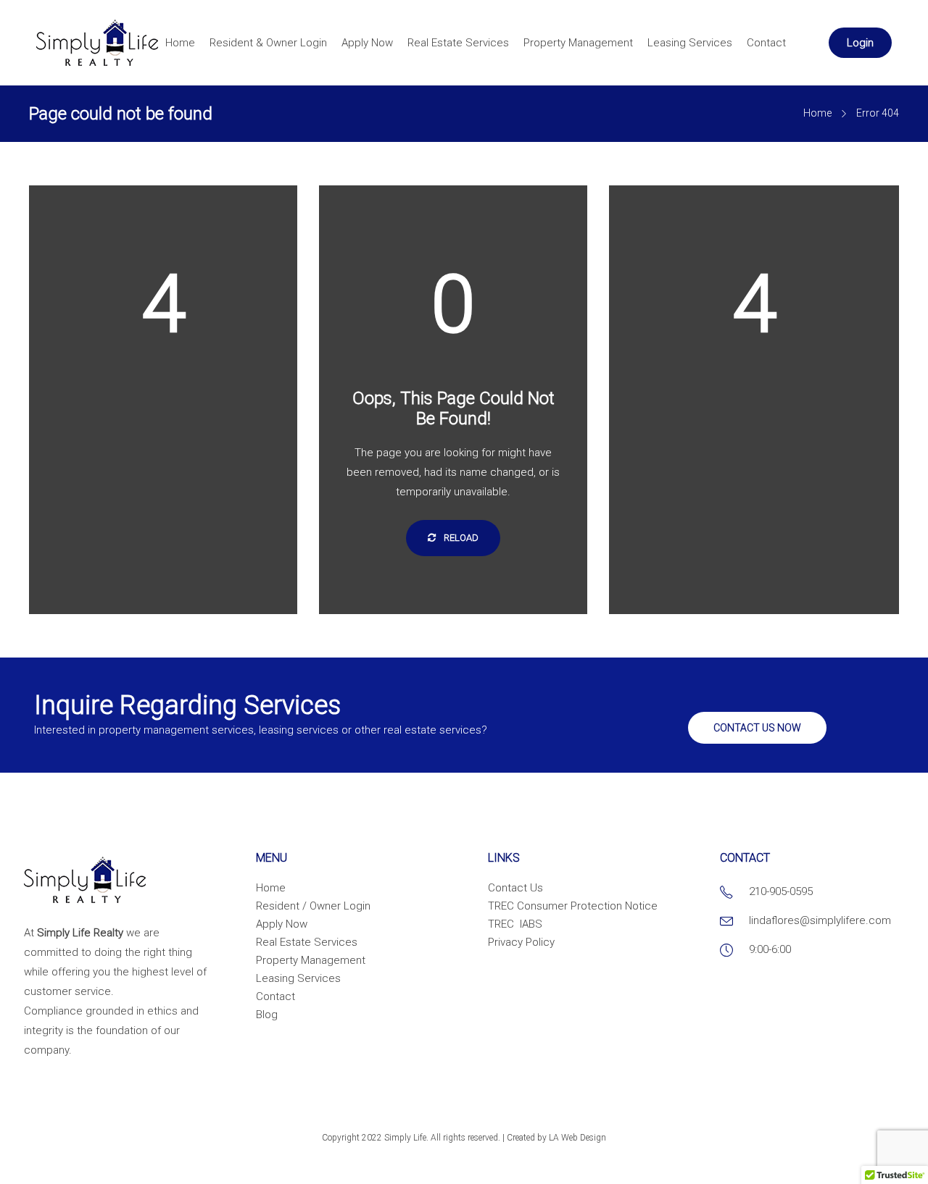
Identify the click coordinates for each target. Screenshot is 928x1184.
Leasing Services (689, 42)
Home (180, 42)
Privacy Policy (521, 942)
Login (860, 42)
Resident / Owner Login (313, 905)
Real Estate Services (458, 42)
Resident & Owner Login (268, 42)
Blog (267, 1014)
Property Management (578, 42)
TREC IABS (515, 924)
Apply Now (367, 42)
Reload (460, 537)
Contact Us (515, 887)
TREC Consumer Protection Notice (573, 905)
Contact (766, 42)
